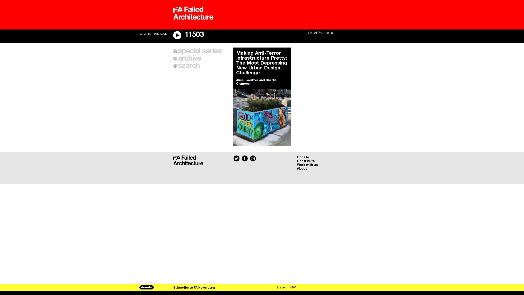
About (302, 168)
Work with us (307, 165)
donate (146, 287)
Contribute (306, 161)
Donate (303, 157)
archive (189, 58)
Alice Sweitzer (247, 80)
